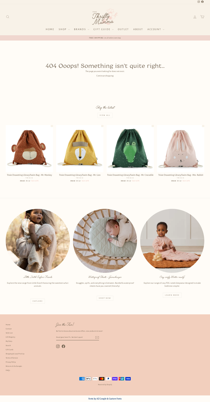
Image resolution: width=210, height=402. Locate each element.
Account (154, 29)
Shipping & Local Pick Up (15, 354)
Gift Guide (102, 29)
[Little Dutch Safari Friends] (38, 241)
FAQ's (8, 370)
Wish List (9, 333)
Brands (80, 29)
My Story (9, 341)
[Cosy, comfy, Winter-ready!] (172, 241)
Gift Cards (9, 350)
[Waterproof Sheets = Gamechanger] (105, 241)
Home (50, 29)
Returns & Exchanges (14, 366)
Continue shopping (104, 76)
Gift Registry (10, 337)
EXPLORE (38, 301)
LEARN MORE (172, 295)
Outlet (123, 29)
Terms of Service (12, 358)
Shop (63, 29)
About (138, 29)
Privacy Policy (11, 362)
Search (8, 345)
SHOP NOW (105, 298)
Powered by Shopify (105, 384)
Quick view (29, 169)
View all (105, 115)
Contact (9, 329)
